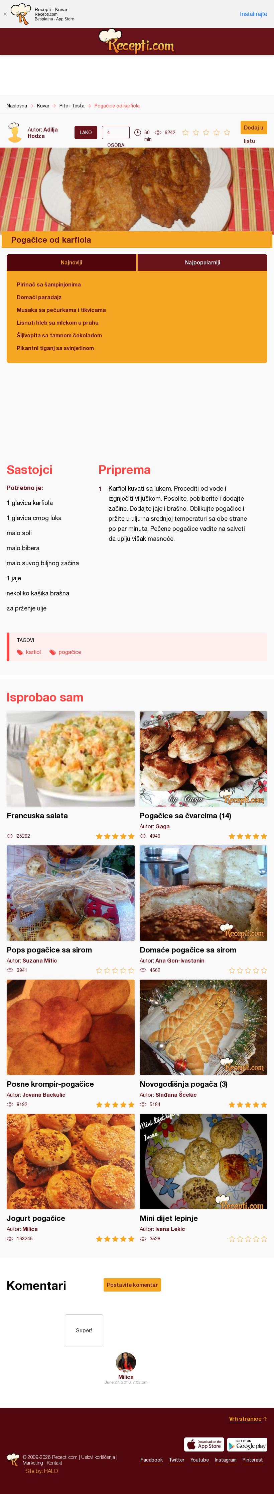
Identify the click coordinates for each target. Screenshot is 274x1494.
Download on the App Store (204, 1444)
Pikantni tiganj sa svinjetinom (55, 348)
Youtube (199, 1460)
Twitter (176, 1460)
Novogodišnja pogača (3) (204, 1044)
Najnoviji (71, 262)
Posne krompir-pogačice (71, 1044)
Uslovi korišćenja (98, 1457)
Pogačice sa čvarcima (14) (204, 775)
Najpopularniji (202, 262)
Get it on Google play (247, 1444)
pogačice (70, 652)
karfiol (33, 652)
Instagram (226, 1460)
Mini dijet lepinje (204, 1178)
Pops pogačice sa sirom (71, 909)
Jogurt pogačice (71, 1178)
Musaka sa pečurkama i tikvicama (61, 310)
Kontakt (54, 1463)
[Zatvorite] (5, 14)
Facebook (152, 1460)
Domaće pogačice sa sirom (204, 909)
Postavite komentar (132, 1284)
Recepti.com (137, 41)
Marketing (33, 1463)
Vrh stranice (245, 1418)
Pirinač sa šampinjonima (49, 284)
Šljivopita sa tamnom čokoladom (59, 335)
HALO (51, 1471)
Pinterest (253, 1460)
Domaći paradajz (39, 297)
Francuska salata (71, 775)
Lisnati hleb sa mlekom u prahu (58, 322)
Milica (126, 1377)
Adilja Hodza (43, 132)
